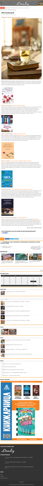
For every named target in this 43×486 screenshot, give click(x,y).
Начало (1, 9)
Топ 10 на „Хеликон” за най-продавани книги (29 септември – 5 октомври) (17, 320)
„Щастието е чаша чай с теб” (20, 133)
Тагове (6, 299)
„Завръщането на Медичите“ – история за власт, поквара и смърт (16, 349)
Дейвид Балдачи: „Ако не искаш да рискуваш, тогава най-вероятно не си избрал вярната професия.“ (36, 247)
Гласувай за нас (21, 481)
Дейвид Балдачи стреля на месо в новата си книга (13, 344)
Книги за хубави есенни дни (34, 261)
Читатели (5, 9)
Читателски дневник (13, 14)
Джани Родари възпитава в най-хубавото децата (7, 246)
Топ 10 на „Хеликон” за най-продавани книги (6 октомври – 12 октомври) (17, 301)
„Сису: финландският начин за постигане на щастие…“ (22, 189)
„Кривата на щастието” (22, 217)
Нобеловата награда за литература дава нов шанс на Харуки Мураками (17, 315)
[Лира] (22, 2)
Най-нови (2, 299)
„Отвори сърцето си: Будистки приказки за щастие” (21, 160)
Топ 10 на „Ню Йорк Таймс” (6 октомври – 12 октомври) (14, 306)
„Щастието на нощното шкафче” (18, 105)
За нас (1, 474)
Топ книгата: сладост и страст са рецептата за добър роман (7, 262)
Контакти (1, 476)
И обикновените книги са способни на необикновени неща (21, 262)
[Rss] (21, 483)
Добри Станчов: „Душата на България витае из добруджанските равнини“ (19, 466)
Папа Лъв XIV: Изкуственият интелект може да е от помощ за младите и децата (18, 354)
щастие (7, 243)
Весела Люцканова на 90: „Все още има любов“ (12, 7)
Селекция (2, 243)
